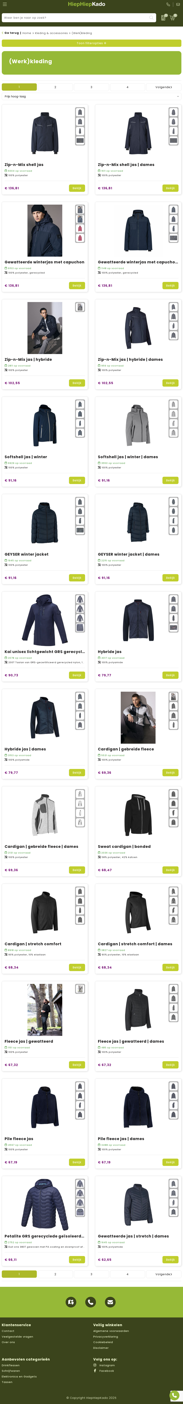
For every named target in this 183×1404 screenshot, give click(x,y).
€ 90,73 (11, 675)
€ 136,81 (12, 188)
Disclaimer (101, 1348)
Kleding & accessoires (51, 33)
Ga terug (11, 33)
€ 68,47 (105, 870)
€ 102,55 (12, 383)
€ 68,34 (12, 967)
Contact (8, 1331)
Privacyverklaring (105, 1336)
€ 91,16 (11, 480)
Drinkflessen (11, 1365)
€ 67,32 (11, 1065)
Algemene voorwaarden (111, 1331)
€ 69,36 (104, 773)
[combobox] (74, 17)
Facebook (106, 1371)
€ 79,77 (104, 675)
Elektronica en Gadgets (19, 1376)
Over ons (8, 1342)
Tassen (7, 1382)
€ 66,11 (11, 1260)
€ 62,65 (105, 1260)
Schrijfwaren (11, 1371)
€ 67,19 (11, 1162)
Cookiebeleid (103, 1342)
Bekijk (77, 188)
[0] (162, 17)
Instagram (107, 1365)
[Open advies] (174, 1395)
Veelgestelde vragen (17, 1336)
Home (27, 33)
